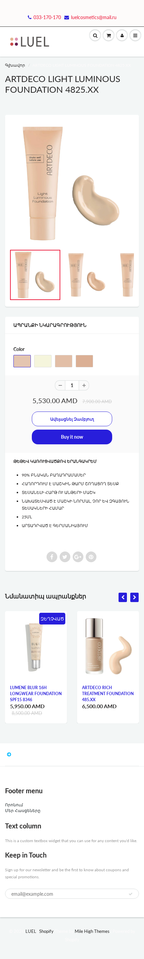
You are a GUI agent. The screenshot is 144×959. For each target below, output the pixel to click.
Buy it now (72, 437)
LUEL (30, 931)
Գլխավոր (15, 65)
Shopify (46, 931)
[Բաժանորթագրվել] (130, 894)
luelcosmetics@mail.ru (94, 17)
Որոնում (14, 804)
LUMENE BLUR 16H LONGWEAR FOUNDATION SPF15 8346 (36, 693)
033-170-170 (47, 17)
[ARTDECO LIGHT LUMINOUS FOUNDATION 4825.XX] (72, 183)
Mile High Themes (92, 931)
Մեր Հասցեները (23, 810)
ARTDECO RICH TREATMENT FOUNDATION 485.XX (108, 693)
